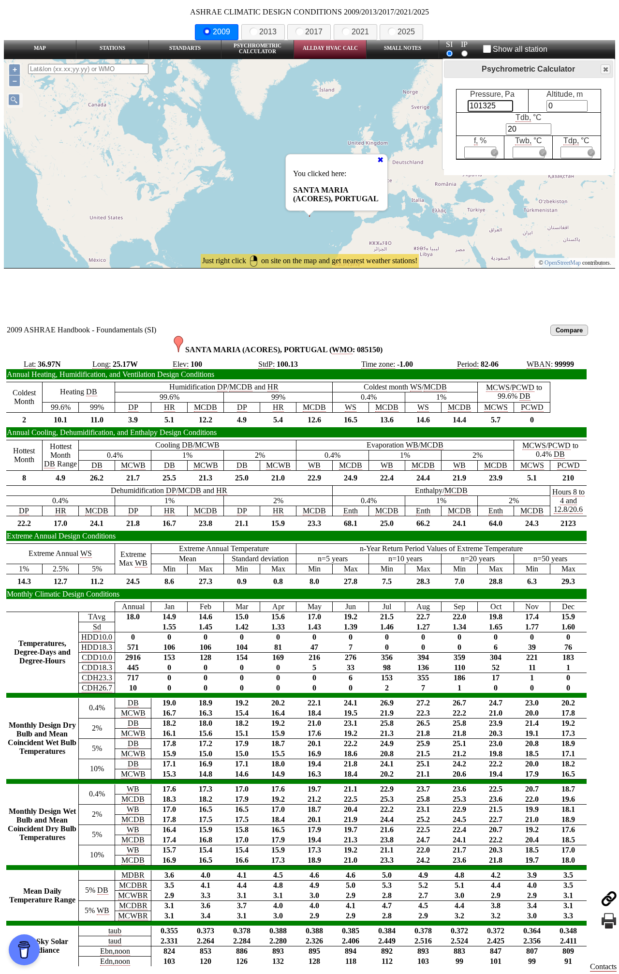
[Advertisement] (309, 295)
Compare (569, 330)
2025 (406, 32)
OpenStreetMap (563, 262)
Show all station (520, 49)
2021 (360, 32)
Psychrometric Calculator (257, 48)
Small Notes (402, 48)
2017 (314, 32)
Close (605, 69)
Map (40, 48)
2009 (221, 32)
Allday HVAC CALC (330, 48)
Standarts (185, 48)
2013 (268, 32)
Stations (112, 48)
